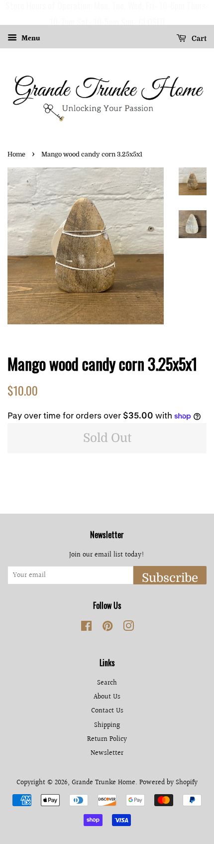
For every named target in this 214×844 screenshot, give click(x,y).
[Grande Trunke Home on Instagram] (128, 628)
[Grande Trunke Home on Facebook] (86, 628)
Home (16, 154)
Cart (198, 38)
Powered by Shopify (168, 782)
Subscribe (170, 577)
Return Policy (107, 739)
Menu (29, 38)
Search (107, 683)
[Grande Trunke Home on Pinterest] (107, 628)
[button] (9, 12)
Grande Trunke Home (103, 782)
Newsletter (107, 753)
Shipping (107, 725)
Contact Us (107, 710)
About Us (107, 697)
